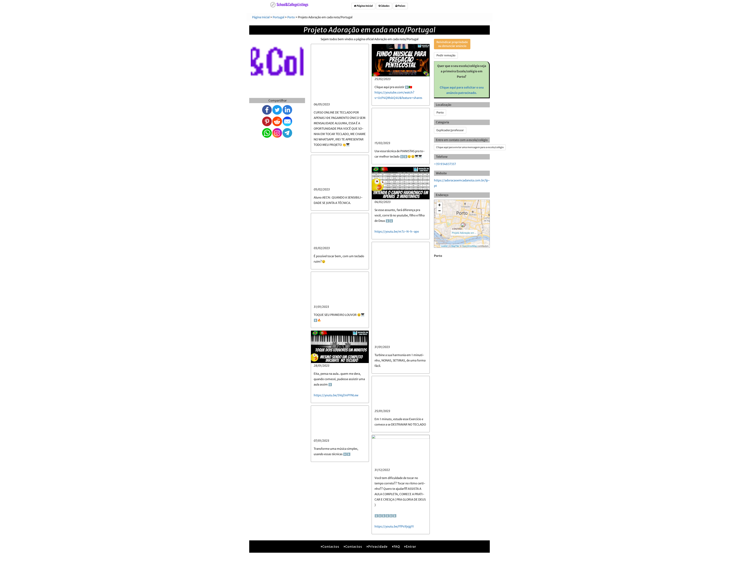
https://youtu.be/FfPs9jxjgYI (394, 526)
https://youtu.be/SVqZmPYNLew (336, 395)
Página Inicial (364, 6)
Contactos (330, 546)
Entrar (411, 546)
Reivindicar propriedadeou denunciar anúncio (452, 44)
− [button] (439, 210)
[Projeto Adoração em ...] (463, 225)
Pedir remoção (445, 55)
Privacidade (378, 546)
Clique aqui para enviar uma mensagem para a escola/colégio (470, 147)
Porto (291, 17)
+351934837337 (445, 164)
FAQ (397, 546)
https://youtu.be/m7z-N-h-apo (397, 231)
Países (401, 6)
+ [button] (439, 205)
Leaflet (444, 245)
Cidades (385, 6)
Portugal (278, 17)
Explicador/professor (450, 130)
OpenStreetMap (469, 245)
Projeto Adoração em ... (464, 232)
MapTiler (455, 245)
